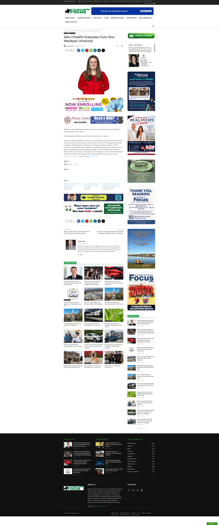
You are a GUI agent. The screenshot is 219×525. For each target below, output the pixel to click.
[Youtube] (154, 4)
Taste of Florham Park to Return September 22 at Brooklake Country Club (72, 304)
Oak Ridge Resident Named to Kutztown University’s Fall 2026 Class (145, 367)
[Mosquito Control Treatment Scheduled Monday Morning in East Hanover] (114, 315)
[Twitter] (149, 4)
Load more (140, 428)
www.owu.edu (93, 156)
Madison (70, 30)
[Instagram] (147, 4)
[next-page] (68, 371)
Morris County (72, 33)
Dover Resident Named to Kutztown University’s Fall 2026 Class (145, 376)
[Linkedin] (95, 50)
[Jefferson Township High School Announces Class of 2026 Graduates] (93, 294)
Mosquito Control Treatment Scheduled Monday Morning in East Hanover (113, 325)
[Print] (99, 50)
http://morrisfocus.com (83, 243)
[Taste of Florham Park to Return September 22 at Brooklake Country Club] (73, 294)
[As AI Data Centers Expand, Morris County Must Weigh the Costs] (100, 462)
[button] (153, 26)
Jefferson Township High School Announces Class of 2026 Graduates (145, 358)
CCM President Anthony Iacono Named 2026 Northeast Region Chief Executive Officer (73, 283)
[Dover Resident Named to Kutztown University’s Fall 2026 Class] (73, 315)
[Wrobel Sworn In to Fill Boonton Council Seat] (114, 357)
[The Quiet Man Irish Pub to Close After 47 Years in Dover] (100, 471)
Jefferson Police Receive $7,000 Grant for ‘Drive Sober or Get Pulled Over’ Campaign (93, 346)
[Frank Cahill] (65, 46)
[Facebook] (145, 4)
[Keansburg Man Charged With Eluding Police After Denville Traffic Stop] (73, 357)
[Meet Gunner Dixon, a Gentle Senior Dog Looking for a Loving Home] (93, 357)
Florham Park (67, 300)
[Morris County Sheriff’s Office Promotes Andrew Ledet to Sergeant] (73, 336)
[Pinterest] (87, 50)
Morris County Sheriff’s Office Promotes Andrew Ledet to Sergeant (145, 403)
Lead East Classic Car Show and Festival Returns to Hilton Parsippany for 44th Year (114, 283)
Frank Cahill (70, 46)
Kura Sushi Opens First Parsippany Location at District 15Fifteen (113, 453)
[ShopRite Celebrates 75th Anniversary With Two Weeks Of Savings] (100, 445)
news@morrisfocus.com (101, 506)
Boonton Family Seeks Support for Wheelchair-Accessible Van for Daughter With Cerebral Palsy (92, 283)
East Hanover (87, 363)
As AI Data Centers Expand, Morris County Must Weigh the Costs (113, 462)
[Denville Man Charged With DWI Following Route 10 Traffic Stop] (93, 315)
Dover (106, 342)
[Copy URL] (103, 50)
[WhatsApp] (91, 50)
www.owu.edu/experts (72, 156)
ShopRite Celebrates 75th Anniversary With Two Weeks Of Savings (114, 444)
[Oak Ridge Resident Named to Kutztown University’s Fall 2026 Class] (114, 294)
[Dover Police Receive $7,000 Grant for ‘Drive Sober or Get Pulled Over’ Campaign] (114, 336)
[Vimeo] (152, 4)
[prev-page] (65, 371)
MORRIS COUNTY (133, 316)
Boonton (87, 278)
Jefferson (87, 300)
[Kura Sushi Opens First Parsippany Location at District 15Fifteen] (100, 454)
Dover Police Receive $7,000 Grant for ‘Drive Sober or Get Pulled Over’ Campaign (114, 346)
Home (65, 30)
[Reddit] (133, 490)
